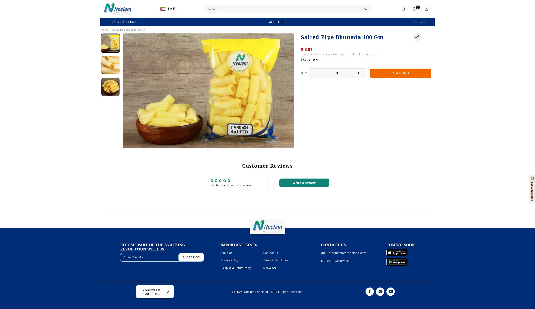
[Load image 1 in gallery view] (110, 43)
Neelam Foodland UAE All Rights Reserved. (273, 292)
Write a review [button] (304, 183)
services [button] (420, 22)
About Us (277, 22)
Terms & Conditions (275, 260)
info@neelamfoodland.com (347, 253)
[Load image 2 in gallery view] (110, 65)
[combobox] (288, 9)
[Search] (366, 9)
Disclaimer (269, 267)
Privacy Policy (229, 260)
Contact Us (270, 252)
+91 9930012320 (338, 261)
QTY (304, 73)
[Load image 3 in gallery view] (110, 87)
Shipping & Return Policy (235, 267)
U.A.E (171, 9)
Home (104, 29)
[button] (121, 22)
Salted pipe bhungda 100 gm (128, 29)
